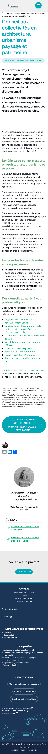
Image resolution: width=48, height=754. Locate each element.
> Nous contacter (10, 609)
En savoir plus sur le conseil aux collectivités (25, 539)
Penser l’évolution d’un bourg (20, 354)
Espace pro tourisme (24, 691)
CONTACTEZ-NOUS (24, 572)
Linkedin (6, 616)
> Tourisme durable (10, 665)
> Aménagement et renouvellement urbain (19, 650)
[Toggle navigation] (38, 5)
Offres (8, 13)
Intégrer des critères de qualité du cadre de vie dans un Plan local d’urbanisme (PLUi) (23, 329)
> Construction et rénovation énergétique (19, 657)
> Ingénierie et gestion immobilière (16, 662)
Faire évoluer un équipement (20, 351)
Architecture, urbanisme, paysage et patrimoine (23, 60)
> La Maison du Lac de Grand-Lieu (16, 708)
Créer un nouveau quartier (19, 348)
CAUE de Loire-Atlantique (24, 699)
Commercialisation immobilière (24, 684)
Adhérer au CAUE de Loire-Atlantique (25, 528)
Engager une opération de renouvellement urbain (18, 321)
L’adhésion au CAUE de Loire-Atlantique (23, 370)
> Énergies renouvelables (12, 660)
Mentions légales (17, 750)
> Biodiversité (7, 655)
